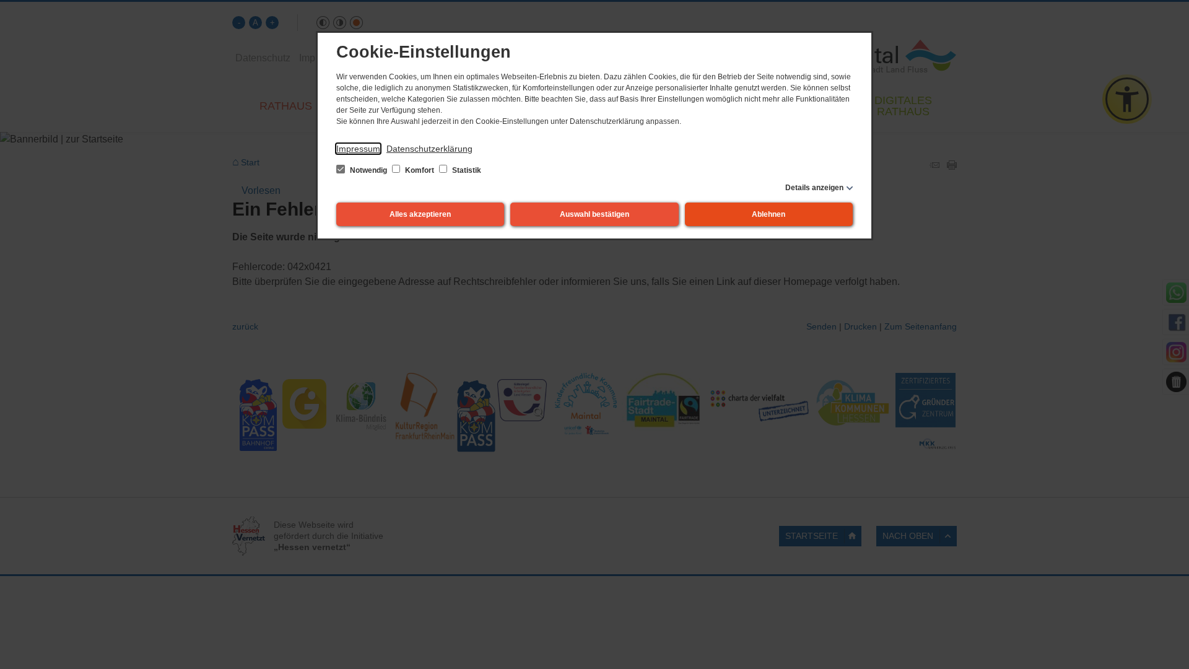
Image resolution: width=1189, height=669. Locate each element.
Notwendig (368, 170)
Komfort (419, 170)
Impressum (358, 149)
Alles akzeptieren (420, 214)
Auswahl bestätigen (594, 214)
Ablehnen (768, 214)
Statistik (465, 170)
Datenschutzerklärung (429, 149)
